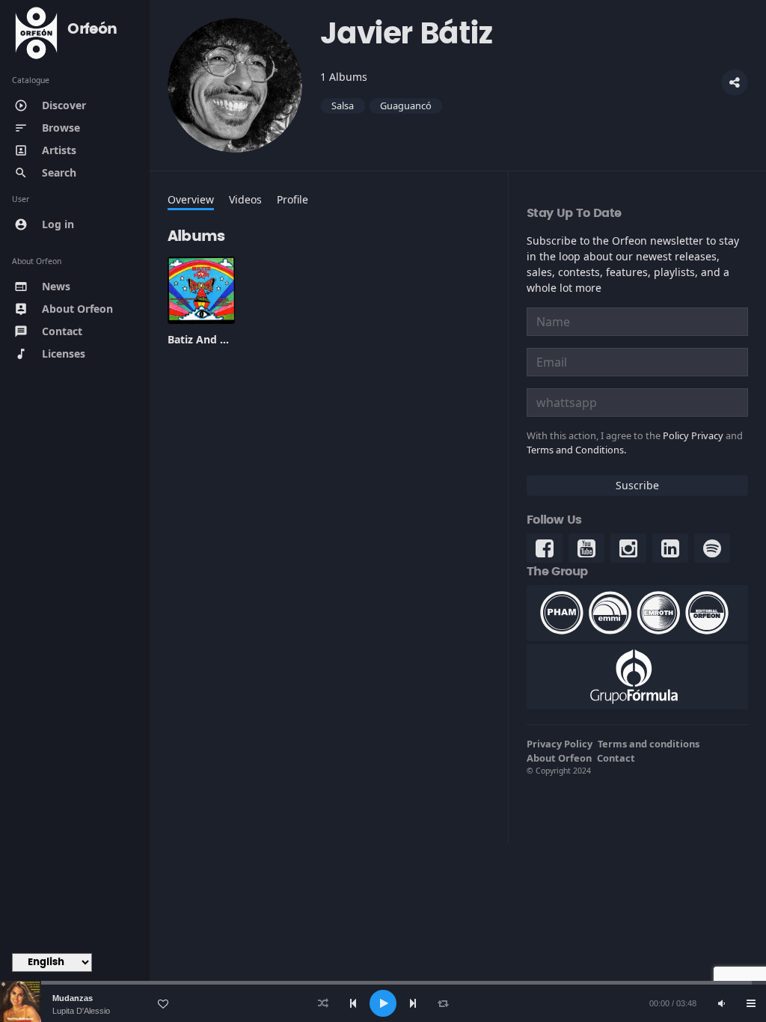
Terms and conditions (648, 743)
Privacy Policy (559, 743)
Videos (245, 199)
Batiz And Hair (205, 339)
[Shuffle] (323, 1003)
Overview (191, 199)
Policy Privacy (693, 435)
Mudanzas (72, 998)
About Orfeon (559, 758)
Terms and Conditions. (576, 449)
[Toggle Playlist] (751, 1003)
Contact (616, 758)
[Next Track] (413, 1003)
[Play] (383, 1003)
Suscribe (637, 485)
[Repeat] (443, 1003)
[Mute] (721, 1003)
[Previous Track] (353, 1003)
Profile (292, 199)
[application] (383, 1003)
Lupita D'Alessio (81, 1010)
